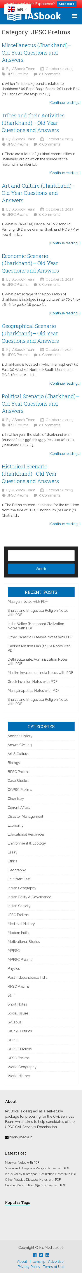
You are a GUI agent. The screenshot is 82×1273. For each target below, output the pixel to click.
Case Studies (18, 781)
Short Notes (17, 1004)
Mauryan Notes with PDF (28, 602)
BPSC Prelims (19, 772)
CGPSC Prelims (20, 790)
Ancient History (20, 736)
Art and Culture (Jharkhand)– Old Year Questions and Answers (38, 193)
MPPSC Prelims (20, 960)
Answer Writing (20, 745)
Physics (14, 968)
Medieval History (21, 924)
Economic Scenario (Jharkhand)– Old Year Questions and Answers (30, 263)
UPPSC (13, 1040)
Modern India (18, 933)
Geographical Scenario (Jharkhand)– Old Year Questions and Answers (30, 333)
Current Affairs (19, 807)
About (22, 1261)
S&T (11, 995)
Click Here (66, 3)
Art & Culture (18, 754)
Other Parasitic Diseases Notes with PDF (40, 637)
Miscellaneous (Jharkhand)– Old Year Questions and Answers (37, 52)
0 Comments (49, 74)
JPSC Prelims (17, 74)
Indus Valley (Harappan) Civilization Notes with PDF (41, 1174)
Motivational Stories (24, 942)
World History (19, 1076)
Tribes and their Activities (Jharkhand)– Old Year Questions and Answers (33, 123)
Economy (15, 825)
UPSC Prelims (19, 1058)
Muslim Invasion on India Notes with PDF (40, 673)
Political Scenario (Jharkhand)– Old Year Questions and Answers (40, 403)
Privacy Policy (29, 1267)
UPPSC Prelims (20, 1049)
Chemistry (16, 799)
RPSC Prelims (19, 986)
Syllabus (14, 1022)
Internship (37, 1261)
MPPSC (14, 951)
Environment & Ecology (27, 843)
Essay (12, 852)
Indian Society (19, 906)
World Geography (22, 1067)
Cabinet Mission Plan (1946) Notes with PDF (35, 1185)
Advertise (55, 1261)
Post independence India (27, 977)
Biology (14, 763)
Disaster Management (25, 816)
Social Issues (18, 1013)
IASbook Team (23, 69)
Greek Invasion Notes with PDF (33, 682)
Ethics (12, 861)
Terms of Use (53, 1267)
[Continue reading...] (64, 103)
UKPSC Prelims (20, 1031)
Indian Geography (22, 888)
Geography (17, 870)
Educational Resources (26, 834)
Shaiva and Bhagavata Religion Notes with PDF (37, 1168)
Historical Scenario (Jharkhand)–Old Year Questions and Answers (30, 474)
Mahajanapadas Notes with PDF (33, 691)
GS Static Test (19, 879)
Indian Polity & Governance (29, 897)
